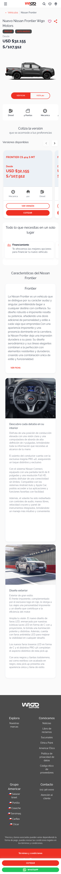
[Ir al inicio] (30, 4)
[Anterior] (46, 143)
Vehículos (13, 12)
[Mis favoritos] (50, 4)
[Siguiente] (55, 143)
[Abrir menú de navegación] (5, 4)
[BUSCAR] (44, 4)
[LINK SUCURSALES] (55, 4)
